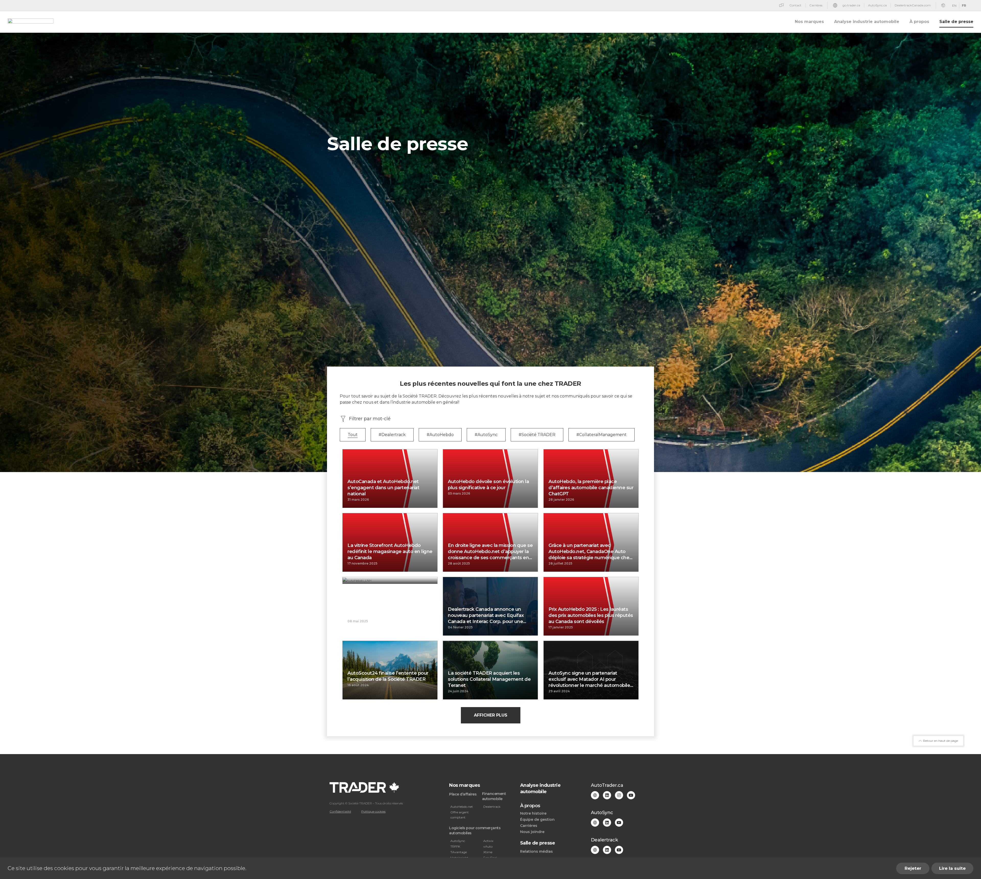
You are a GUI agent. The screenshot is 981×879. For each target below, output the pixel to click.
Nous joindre (532, 831)
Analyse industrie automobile (866, 21)
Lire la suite (952, 868)
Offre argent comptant (459, 814)
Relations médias (536, 851)
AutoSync (457, 841)
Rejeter (913, 868)
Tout (353, 434)
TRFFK (455, 846)
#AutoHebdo (440, 434)
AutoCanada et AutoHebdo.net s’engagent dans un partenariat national (383, 488)
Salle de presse (956, 21)
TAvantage (458, 852)
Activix (488, 841)
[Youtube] (631, 795)
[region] (490, 868)
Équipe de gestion (537, 819)
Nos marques (809, 21)
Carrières (528, 825)
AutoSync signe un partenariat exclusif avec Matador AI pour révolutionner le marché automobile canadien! (589, 679)
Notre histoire (533, 813)
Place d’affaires (462, 794)
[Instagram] (619, 795)
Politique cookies (373, 811)
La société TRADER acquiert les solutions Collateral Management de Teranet (489, 679)
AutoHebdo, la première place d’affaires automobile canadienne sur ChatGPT (590, 488)
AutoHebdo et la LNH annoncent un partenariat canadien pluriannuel (388, 612)
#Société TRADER (537, 434)
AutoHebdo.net (461, 806)
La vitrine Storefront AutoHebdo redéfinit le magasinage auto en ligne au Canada (390, 551)
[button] (490, 715)
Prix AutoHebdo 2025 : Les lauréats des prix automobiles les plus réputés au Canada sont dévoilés (590, 615)
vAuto (488, 846)
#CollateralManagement (601, 434)
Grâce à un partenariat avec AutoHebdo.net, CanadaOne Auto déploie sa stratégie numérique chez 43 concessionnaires (590, 552)
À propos (919, 21)
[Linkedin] (607, 795)
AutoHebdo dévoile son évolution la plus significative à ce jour (488, 484)
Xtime (487, 852)
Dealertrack (491, 806)
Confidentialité (340, 811)
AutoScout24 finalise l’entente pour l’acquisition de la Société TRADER (387, 676)
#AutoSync (486, 434)
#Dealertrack (392, 434)
